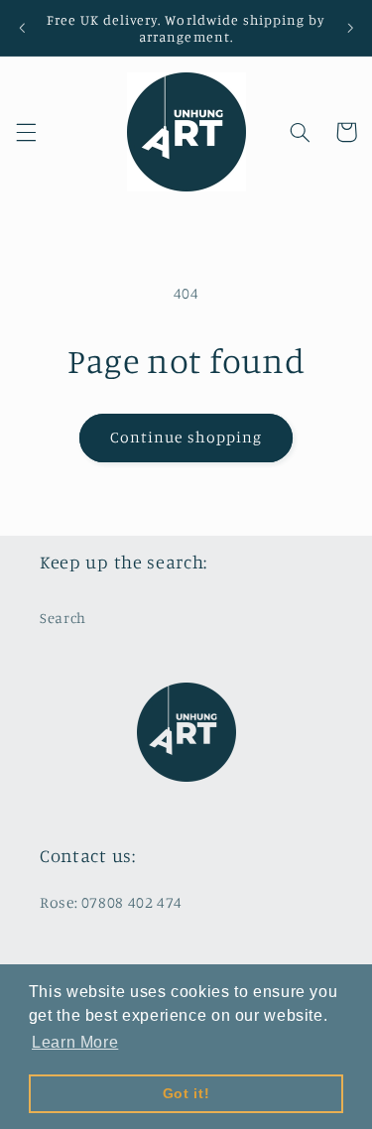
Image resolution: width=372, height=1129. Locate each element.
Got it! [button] (186, 1093)
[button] (26, 132)
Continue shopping (186, 437)
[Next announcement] (350, 28)
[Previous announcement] (22, 28)
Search (63, 617)
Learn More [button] (75, 1042)
